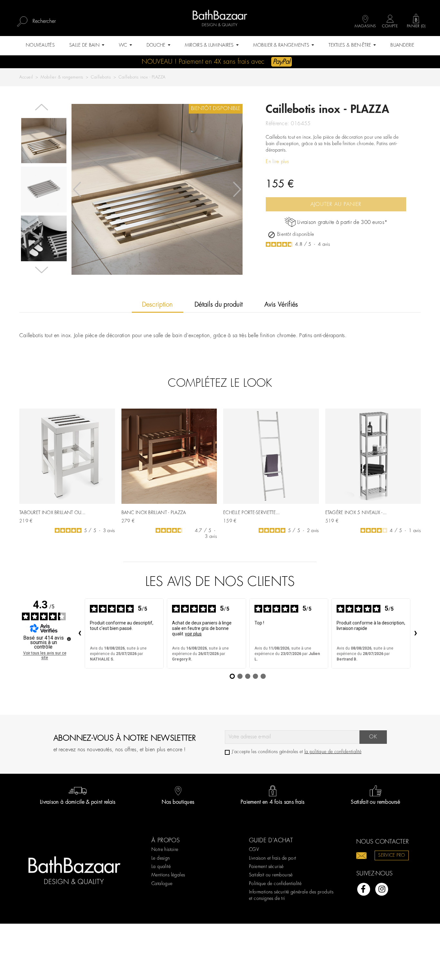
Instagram (381, 889)
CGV (254, 849)
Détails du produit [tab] (219, 304)
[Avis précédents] (79, 633)
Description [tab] (157, 304)
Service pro (391, 855)
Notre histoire (164, 849)
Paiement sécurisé (266, 866)
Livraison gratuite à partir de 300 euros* (342, 222)
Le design (160, 858)
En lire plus (277, 161)
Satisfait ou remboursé (271, 875)
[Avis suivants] (415, 633)
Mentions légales (168, 875)
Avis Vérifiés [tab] (281, 304)
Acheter (102, 518)
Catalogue (162, 883)
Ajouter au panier (336, 204)
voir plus (193, 633)
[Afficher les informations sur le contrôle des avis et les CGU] (69, 639)
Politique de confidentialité (275, 883)
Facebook (363, 889)
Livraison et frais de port (272, 858)
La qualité (161, 866)
